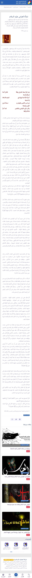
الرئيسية (29, 7)
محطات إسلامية (23, 7)
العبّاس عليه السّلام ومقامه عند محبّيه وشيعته (18, 505)
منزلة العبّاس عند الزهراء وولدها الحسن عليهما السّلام (17, 532)
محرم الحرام (15, 7)
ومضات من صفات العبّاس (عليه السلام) (20, 449)
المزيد (28, 451)
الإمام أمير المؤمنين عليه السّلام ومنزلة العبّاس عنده (17, 477)
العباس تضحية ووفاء (8, 7)
